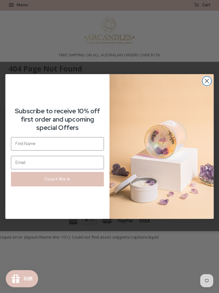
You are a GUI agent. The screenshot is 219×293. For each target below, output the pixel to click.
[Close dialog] (207, 81)
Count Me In (57, 179)
